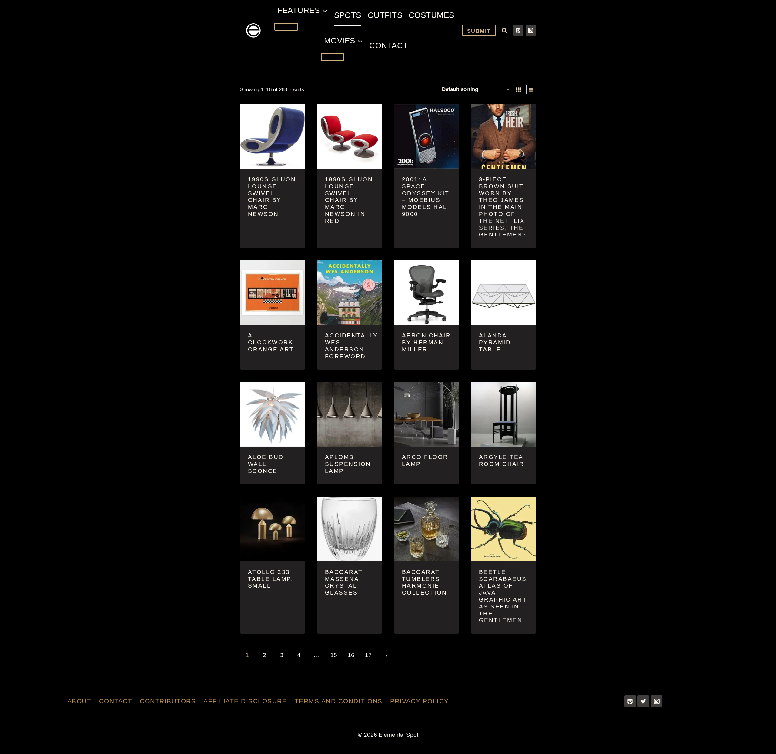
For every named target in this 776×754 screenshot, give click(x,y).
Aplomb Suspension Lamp (348, 464)
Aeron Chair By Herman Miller (426, 342)
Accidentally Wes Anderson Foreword (351, 345)
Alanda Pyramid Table (495, 342)
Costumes (431, 15)
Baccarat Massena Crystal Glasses (344, 582)
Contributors (168, 701)
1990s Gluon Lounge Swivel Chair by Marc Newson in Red (349, 200)
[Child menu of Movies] (332, 57)
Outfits (385, 15)
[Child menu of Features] (286, 27)
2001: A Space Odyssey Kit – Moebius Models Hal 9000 (426, 196)
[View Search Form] (504, 30)
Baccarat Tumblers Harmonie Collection (424, 582)
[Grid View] (518, 89)
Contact (388, 45)
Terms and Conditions (339, 701)
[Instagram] (531, 30)
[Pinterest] (518, 30)
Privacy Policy (419, 701)
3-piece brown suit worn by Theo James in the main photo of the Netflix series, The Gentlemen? (503, 207)
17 (368, 655)
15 (333, 655)
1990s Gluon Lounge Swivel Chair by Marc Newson (272, 196)
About (79, 701)
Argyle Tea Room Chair (501, 460)
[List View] (531, 89)
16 (351, 655)
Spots (347, 15)
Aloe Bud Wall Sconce (266, 464)
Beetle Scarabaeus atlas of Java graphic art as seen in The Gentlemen (503, 596)
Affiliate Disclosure (245, 701)
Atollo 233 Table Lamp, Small (270, 579)
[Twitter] (643, 701)
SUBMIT (479, 31)
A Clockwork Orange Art (271, 342)
